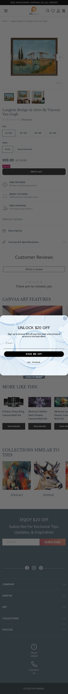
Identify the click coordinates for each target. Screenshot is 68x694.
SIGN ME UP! (34, 354)
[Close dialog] (65, 318)
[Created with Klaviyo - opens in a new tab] (34, 377)
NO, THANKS (34, 362)
